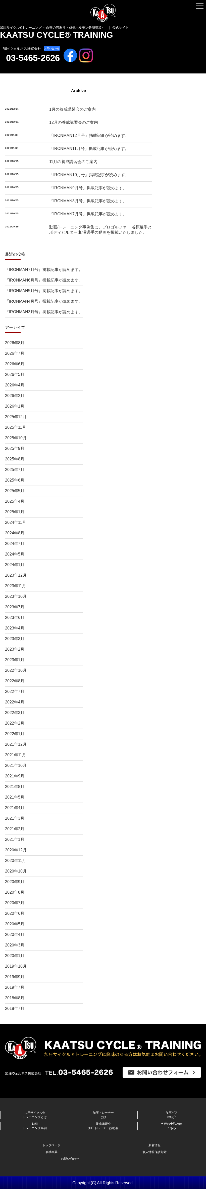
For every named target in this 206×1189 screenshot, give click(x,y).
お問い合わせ (51, 48)
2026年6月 (14, 364)
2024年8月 (14, 533)
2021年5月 (14, 797)
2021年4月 (14, 808)
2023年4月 (14, 628)
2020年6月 (14, 913)
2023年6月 (14, 617)
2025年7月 (14, 469)
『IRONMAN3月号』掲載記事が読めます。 (44, 312)
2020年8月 (14, 892)
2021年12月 (16, 744)
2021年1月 (14, 839)
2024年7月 (14, 543)
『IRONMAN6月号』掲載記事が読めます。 (44, 280)
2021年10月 (16, 765)
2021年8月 (14, 786)
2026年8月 (14, 343)
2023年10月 (16, 596)
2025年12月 (16, 417)
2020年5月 (14, 924)
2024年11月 (15, 522)
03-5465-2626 (33, 58)
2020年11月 (15, 860)
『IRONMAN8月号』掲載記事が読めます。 (88, 201)
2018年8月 (14, 998)
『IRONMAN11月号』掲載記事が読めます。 (89, 148)
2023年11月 (15, 586)
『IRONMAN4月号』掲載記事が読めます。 (44, 301)
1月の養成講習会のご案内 (72, 109)
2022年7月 (14, 691)
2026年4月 (14, 385)
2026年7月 (14, 353)
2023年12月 (16, 575)
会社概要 (51, 1152)
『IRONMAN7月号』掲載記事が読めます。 (88, 214)
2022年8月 (14, 681)
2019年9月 (14, 977)
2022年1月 (14, 734)
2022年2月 (14, 723)
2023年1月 (14, 660)
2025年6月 (14, 480)
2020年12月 (16, 850)
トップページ (51, 1145)
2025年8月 (14, 459)
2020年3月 (14, 945)
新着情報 (154, 1145)
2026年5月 (14, 374)
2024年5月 (14, 554)
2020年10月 (16, 871)
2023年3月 (14, 639)
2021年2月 (14, 829)
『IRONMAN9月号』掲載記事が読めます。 (88, 188)
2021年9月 (14, 776)
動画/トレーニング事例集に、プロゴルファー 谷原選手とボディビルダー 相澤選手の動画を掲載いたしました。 (100, 229)
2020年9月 (14, 882)
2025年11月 (15, 427)
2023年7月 (14, 607)
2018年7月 (14, 1008)
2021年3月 (14, 818)
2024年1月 (14, 565)
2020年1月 (14, 956)
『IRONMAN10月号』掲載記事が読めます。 (89, 175)
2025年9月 (14, 448)
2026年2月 (14, 395)
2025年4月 (14, 501)
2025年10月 (16, 438)
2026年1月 (14, 406)
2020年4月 (14, 934)
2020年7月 (14, 903)
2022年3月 (14, 712)
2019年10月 (16, 966)
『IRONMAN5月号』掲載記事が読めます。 (44, 291)
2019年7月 (14, 987)
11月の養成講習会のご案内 (73, 162)
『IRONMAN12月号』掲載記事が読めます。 (89, 135)
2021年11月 (15, 755)
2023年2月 (14, 649)
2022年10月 (16, 670)
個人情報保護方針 (154, 1152)
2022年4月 (14, 702)
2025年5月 (14, 491)
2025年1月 (14, 512)
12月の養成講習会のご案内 (73, 122)
